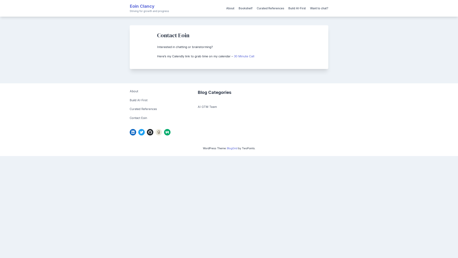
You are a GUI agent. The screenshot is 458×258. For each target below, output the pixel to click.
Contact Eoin (138, 118)
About (230, 8)
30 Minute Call (244, 56)
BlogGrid (232, 148)
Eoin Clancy (142, 6)
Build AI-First (297, 8)
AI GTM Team (207, 107)
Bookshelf (245, 8)
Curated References (270, 8)
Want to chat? (319, 8)
